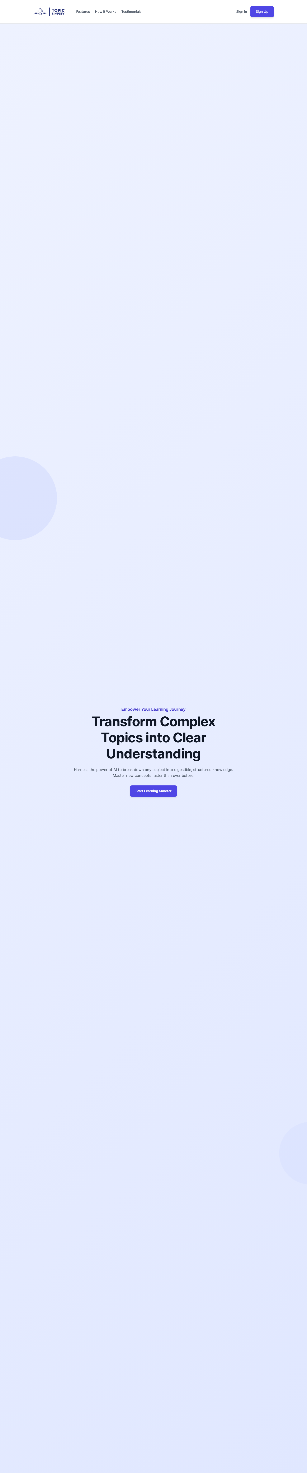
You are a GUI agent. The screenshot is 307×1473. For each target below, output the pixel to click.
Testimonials (131, 11)
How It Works (105, 11)
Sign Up (262, 11)
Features (83, 11)
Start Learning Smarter (153, 791)
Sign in (241, 11)
